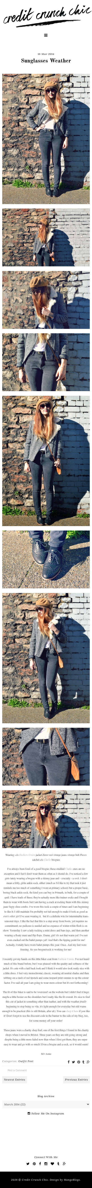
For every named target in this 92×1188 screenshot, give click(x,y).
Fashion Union (66, 959)
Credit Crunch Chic (35, 1179)
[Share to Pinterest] (78, 1062)
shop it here (72, 1011)
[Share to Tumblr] (83, 1062)
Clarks (68, 868)
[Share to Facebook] (69, 1062)
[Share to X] (73, 1062)
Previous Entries (76, 1079)
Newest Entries (14, 1079)
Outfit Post (25, 1061)
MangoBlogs (72, 1179)
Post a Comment (17, 1070)
